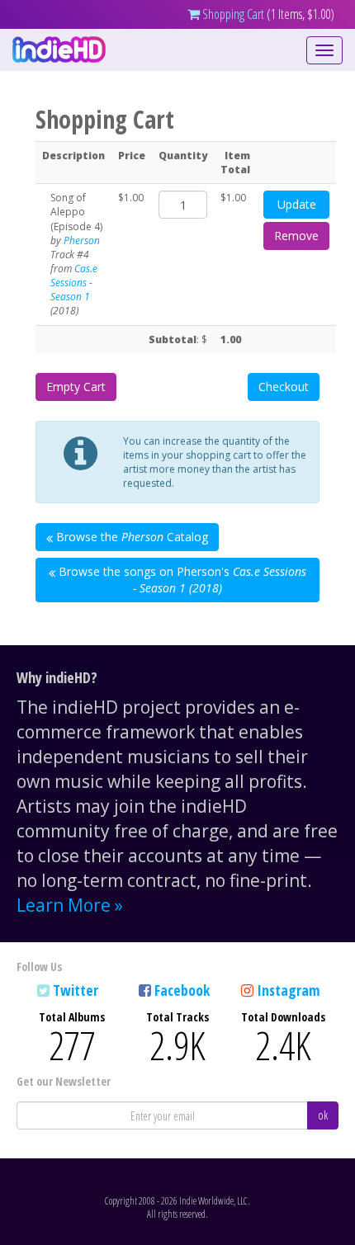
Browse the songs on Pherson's (180, 580)
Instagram (288, 990)
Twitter (75, 990)
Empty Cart (76, 386)
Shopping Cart (232, 14)
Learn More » (70, 905)
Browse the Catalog (130, 537)
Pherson (82, 240)
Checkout (283, 386)
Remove (296, 235)
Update (296, 204)
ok (323, 1115)
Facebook (182, 990)
